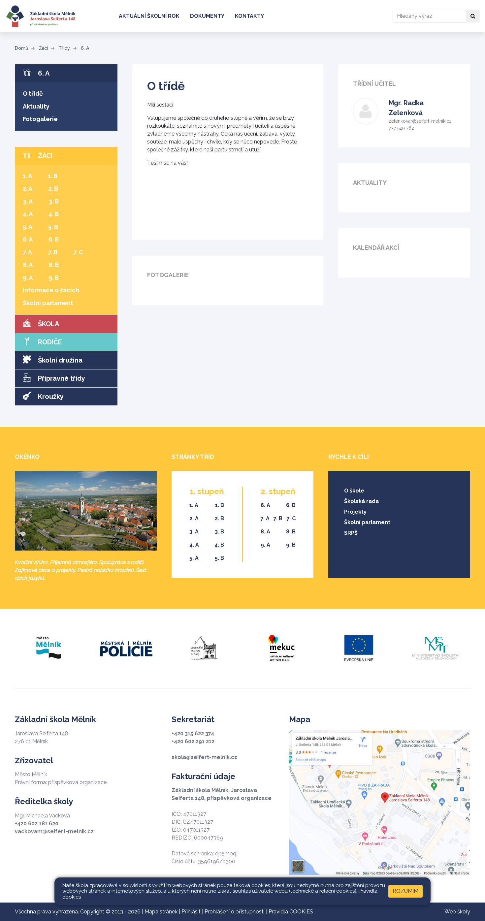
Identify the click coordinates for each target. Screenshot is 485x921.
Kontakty (249, 16)
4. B (53, 213)
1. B (52, 176)
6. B (53, 239)
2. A (27, 188)
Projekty (355, 512)
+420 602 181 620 (36, 823)
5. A (27, 226)
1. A (27, 176)
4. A (28, 213)
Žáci (43, 48)
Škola (47, 324)
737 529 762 (401, 128)
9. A (28, 277)
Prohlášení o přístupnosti (235, 911)
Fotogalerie (40, 118)
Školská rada (361, 501)
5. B (53, 226)
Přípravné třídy (60, 378)
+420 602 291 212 (193, 741)
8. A (28, 264)
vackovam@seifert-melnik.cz (54, 831)
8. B (53, 264)
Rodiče (49, 342)
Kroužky (50, 396)
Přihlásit (191, 911)
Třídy (63, 48)
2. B (53, 188)
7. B (52, 252)
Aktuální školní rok (149, 16)
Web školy (457, 911)
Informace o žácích (51, 290)
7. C (78, 252)
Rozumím (405, 891)
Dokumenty (207, 16)
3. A (28, 201)
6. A (84, 48)
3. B (53, 201)
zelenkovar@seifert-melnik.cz (420, 121)
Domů (21, 48)
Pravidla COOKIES (291, 911)
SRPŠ (351, 533)
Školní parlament (48, 303)
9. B (53, 277)
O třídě (33, 93)
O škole (354, 491)
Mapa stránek (161, 911)
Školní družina (59, 360)
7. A (27, 252)
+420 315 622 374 (193, 733)
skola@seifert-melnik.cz (204, 757)
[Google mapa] (379, 802)
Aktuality (36, 106)
